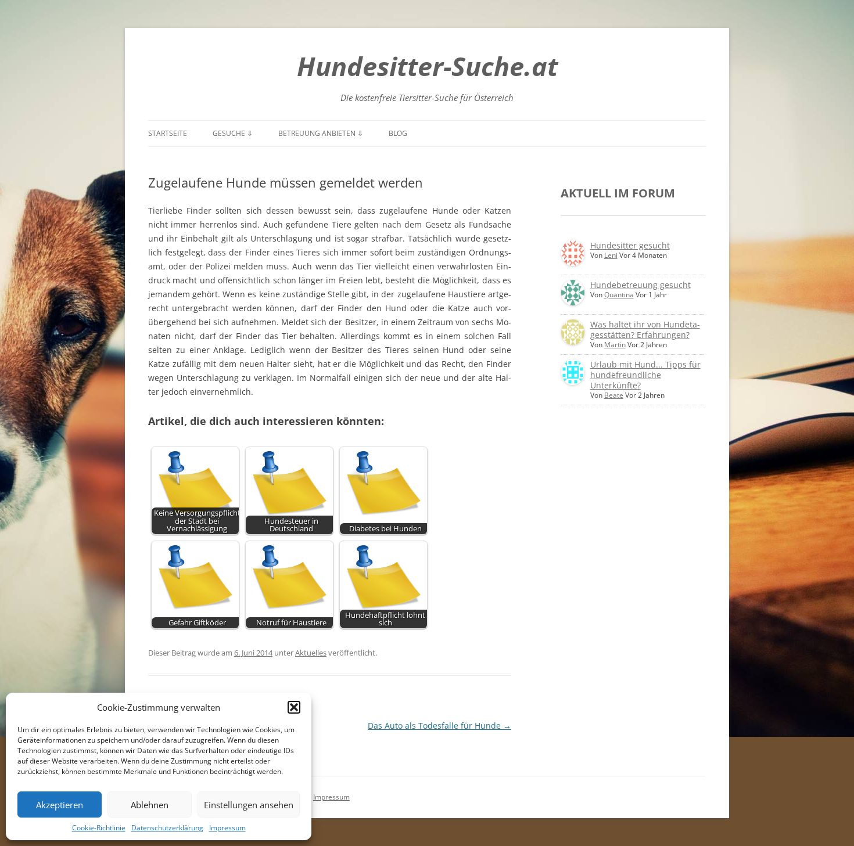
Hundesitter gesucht (630, 245)
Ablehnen (149, 805)
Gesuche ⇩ (233, 133)
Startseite (167, 133)
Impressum (227, 828)
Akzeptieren (59, 805)
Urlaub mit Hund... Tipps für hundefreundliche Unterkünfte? (645, 375)
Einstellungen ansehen (248, 805)
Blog (398, 133)
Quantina (619, 295)
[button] (294, 707)
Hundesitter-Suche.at (427, 66)
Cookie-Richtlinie (98, 828)
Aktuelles (310, 652)
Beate (613, 395)
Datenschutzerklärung (167, 828)
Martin (615, 345)
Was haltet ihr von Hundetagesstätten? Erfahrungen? (645, 329)
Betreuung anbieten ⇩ (320, 133)
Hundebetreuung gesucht (640, 284)
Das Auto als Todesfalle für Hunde (439, 725)
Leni (611, 255)
